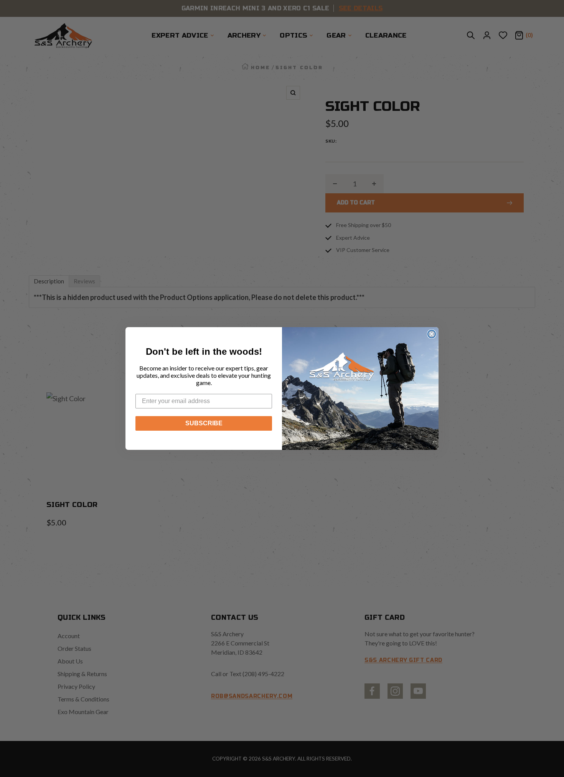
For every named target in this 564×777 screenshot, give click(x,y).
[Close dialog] (431, 334)
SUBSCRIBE (204, 423)
